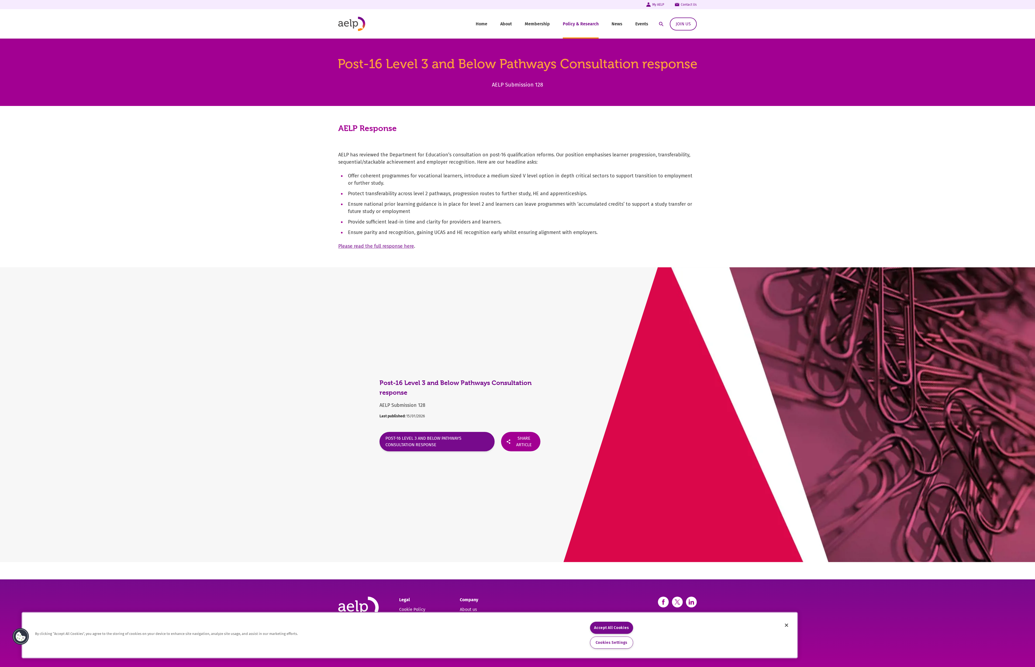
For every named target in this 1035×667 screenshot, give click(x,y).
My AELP (658, 4)
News (617, 23)
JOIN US (683, 23)
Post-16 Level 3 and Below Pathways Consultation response (423, 441)
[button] (20, 636)
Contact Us (689, 4)
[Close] (786, 625)
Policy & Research (581, 23)
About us (468, 609)
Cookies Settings (612, 642)
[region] (410, 635)
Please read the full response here (376, 246)
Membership (537, 23)
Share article (524, 441)
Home (481, 23)
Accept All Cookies (611, 627)
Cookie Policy (412, 609)
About (506, 23)
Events (641, 23)
